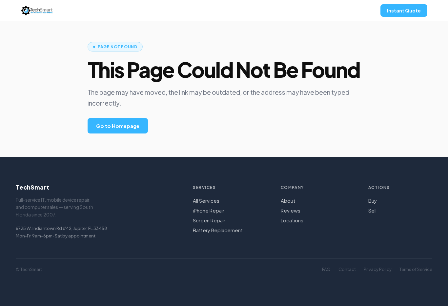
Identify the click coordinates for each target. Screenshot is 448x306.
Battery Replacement (218, 230)
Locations (292, 220)
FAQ (326, 269)
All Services (206, 200)
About (288, 200)
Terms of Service (415, 269)
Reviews (290, 210)
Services (204, 187)
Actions (379, 187)
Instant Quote (404, 10)
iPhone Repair (208, 210)
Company (292, 187)
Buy (372, 200)
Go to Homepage (117, 126)
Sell (372, 210)
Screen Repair (209, 220)
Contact (347, 269)
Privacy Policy (378, 269)
